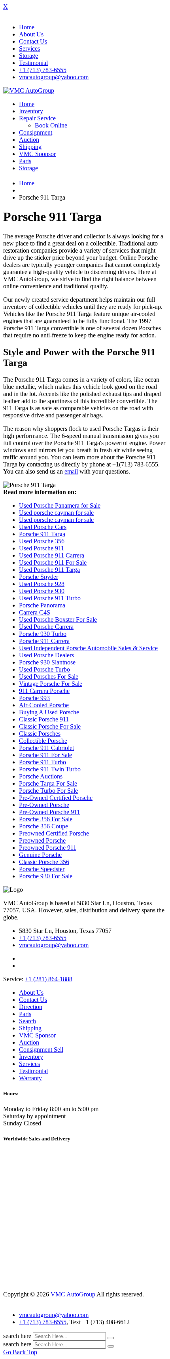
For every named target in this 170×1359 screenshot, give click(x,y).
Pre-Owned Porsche (44, 804)
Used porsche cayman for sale (56, 512)
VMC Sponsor (37, 153)
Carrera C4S (34, 612)
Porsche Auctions (40, 776)
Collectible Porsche (43, 740)
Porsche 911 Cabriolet (46, 747)
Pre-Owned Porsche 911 (49, 812)
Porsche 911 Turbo (42, 762)
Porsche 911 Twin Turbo (50, 769)
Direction (30, 1006)
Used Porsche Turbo (44, 669)
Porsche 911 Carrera (44, 641)
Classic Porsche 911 (44, 719)
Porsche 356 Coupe (43, 826)
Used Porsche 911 (41, 548)
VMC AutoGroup (73, 1294)
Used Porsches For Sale (48, 676)
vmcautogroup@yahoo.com (54, 77)
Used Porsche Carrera (46, 626)
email (71, 471)
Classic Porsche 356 (44, 861)
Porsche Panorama (42, 605)
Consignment (35, 132)
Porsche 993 (34, 698)
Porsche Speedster (41, 869)
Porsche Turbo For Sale (48, 790)
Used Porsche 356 (41, 541)
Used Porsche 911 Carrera (51, 555)
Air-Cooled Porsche (44, 705)
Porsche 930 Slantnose (47, 662)
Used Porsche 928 (41, 584)
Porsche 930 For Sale (45, 876)
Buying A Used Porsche (49, 712)
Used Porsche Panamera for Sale (59, 505)
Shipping (30, 146)
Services (29, 48)
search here (17, 1335)
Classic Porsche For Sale (50, 726)
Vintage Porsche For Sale (50, 683)
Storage (28, 55)
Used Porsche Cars (42, 526)
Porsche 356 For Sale (45, 819)
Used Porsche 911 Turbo (50, 598)
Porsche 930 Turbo (42, 633)
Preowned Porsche (42, 840)
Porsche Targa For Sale (48, 783)
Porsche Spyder (38, 576)
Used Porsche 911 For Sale (53, 562)
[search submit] (111, 1338)
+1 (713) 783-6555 (42, 70)
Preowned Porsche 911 (47, 847)
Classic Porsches (39, 733)
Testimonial (33, 62)
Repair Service (37, 118)
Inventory (31, 111)
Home (26, 27)
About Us (31, 34)
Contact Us (33, 41)
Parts (25, 161)
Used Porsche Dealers (46, 655)
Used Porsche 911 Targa (49, 569)
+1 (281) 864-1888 (48, 979)
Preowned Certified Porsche (54, 833)
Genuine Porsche (40, 854)
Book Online (51, 125)
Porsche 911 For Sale (45, 755)
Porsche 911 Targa (42, 534)
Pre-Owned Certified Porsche (56, 797)
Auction (29, 139)
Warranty (30, 1078)
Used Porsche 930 (41, 591)
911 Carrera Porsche (44, 690)
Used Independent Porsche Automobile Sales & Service (88, 648)
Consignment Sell (41, 1049)
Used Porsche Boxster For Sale (58, 619)
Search (27, 1021)
